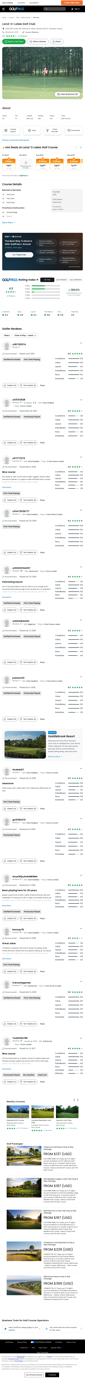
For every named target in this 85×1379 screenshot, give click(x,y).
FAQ (33, 1348)
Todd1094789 (20, 1038)
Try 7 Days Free (19, 254)
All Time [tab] (47, 280)
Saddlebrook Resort (61, 736)
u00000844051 (20, 621)
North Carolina (25, 17)
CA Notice (58, 1342)
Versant (21, 1357)
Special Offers (56, 1348)
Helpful (11, 385)
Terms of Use (71, 1342)
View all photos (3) (69, 94)
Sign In (77, 9)
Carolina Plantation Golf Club (41, 1121)
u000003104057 (21, 568)
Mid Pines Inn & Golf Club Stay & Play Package (60, 1211)
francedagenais (21, 982)
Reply (42, 385)
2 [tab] (42, 95)
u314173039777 (20, 511)
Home (4, 17)
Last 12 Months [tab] (75, 280)
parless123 (18, 677)
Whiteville (36, 17)
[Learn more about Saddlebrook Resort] (25, 745)
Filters (7, 335)
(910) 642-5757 (12, 32)
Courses (11, 17)
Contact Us (24, 1348)
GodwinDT (18, 769)
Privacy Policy (22, 1342)
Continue (52, 1375)
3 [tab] (44, 95)
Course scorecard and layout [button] (15, 140)
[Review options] (81, 343)
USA (17, 17)
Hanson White (58, 209)
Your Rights (18, 1361)
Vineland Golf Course (15, 1120)
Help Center (43, 1348)
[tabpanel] (42, 73)
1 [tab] (40, 95)
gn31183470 (19, 819)
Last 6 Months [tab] (61, 280)
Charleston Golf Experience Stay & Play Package (59, 1243)
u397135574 (19, 344)
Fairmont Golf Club (63, 1120)
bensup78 (18, 929)
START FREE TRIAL (71, 2)
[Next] (81, 147)
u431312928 (18, 399)
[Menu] (3, 9)
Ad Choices (9, 1342)
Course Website (32, 32)
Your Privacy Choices (43, 1342)
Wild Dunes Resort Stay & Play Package (57, 1277)
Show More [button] (7, 222)
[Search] (47, 9)
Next (77, 1100)
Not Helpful (30, 385)
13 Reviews (22, 36)
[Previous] (76, 147)
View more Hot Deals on (10, 176)
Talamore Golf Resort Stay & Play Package (58, 1148)
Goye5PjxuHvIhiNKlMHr (25, 876)
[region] (42, 1366)
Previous (74, 1100)
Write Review (24, 1128)
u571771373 (18, 458)
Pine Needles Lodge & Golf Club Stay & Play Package (61, 1180)
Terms (49, 1357)
